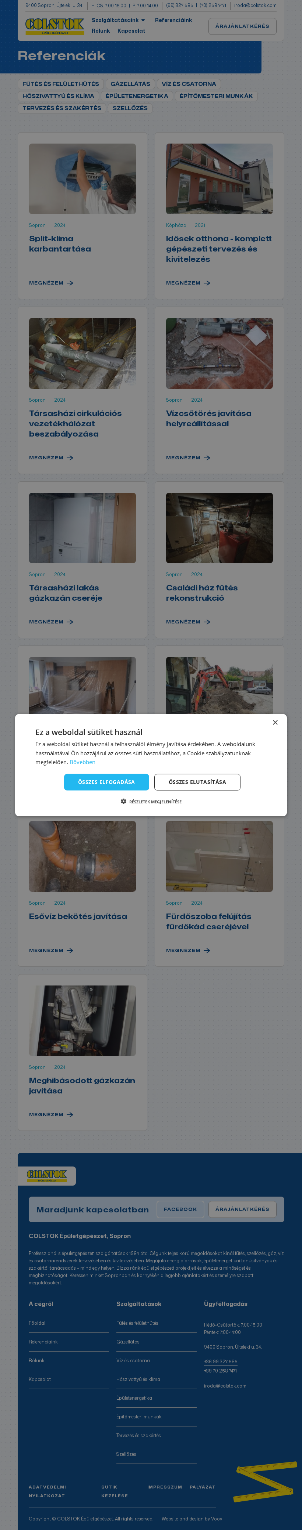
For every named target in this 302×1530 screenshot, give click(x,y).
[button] (151, 801)
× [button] (275, 722)
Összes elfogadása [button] (106, 781)
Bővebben (82, 762)
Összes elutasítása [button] (197, 781)
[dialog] (151, 765)
